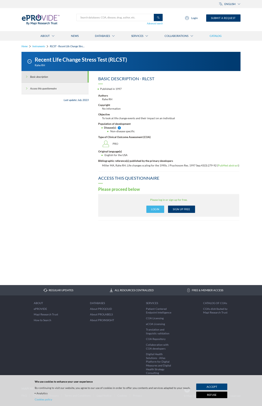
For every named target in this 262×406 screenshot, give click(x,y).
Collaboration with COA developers (157, 346)
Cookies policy (43, 399)
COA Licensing (155, 318)
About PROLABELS (101, 314)
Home (24, 46)
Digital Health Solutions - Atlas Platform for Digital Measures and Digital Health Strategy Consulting (158, 363)
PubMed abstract (228, 165)
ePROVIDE (40, 308)
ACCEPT (212, 386)
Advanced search (155, 23)
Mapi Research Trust (46, 314)
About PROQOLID (101, 308)
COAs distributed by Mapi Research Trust (215, 310)
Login (194, 18)
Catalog (216, 35)
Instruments (38, 46)
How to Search (42, 320)
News (75, 35)
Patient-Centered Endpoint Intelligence (158, 310)
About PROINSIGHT (102, 320)
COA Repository (156, 339)
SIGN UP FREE (181, 209)
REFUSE (212, 394)
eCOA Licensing (155, 324)
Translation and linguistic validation (157, 331)
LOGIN (155, 209)
